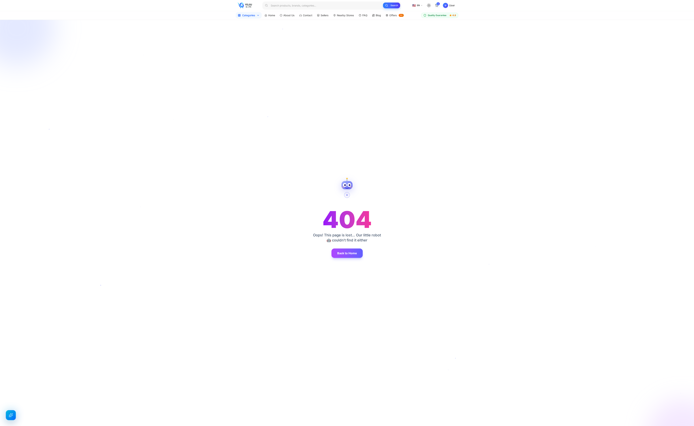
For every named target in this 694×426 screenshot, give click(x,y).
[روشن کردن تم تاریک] (428, 5)
